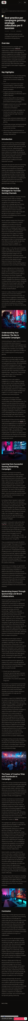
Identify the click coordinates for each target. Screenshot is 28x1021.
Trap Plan (4, 524)
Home (3, 9)
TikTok (16, 819)
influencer (17, 48)
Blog (6, 9)
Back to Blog (4, 1003)
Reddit (21, 421)
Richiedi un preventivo (20, 1018)
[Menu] (25, 2)
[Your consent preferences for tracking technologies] (25, 1018)
